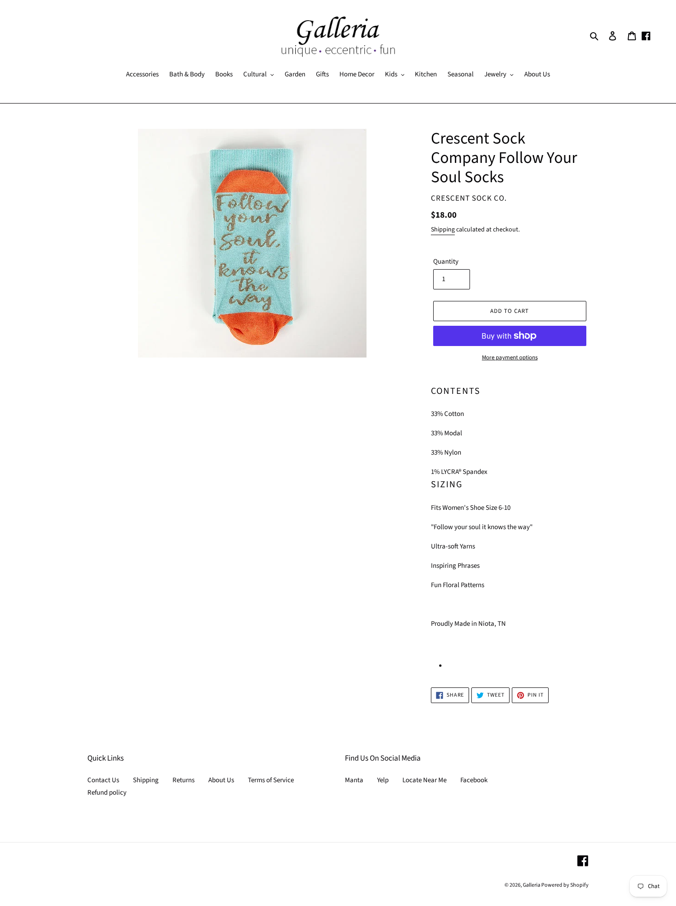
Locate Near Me (424, 780)
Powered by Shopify (565, 885)
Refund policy (106, 792)
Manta (354, 780)
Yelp (383, 780)
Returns (183, 780)
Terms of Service (271, 780)
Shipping (443, 229)
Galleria (532, 885)
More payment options (510, 357)
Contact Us (103, 780)
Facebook (473, 780)
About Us (221, 780)
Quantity (445, 261)
